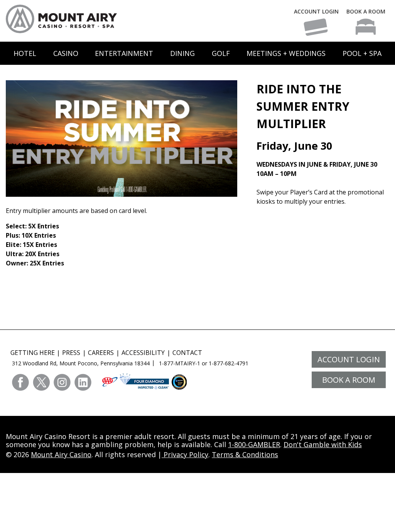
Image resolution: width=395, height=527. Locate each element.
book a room (348, 380)
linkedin (82, 382)
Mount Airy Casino (61, 454)
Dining (182, 53)
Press (71, 352)
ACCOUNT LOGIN (316, 11)
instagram (62, 382)
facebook (20, 382)
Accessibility (143, 352)
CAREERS (101, 352)
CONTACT (187, 352)
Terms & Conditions (245, 454)
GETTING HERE (32, 352)
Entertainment (124, 53)
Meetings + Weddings (286, 53)
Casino (65, 53)
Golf (221, 53)
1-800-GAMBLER (254, 444)
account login (348, 359)
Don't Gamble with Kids (323, 444)
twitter (41, 382)
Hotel (25, 53)
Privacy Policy (185, 454)
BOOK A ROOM (365, 11)
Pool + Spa (362, 53)
